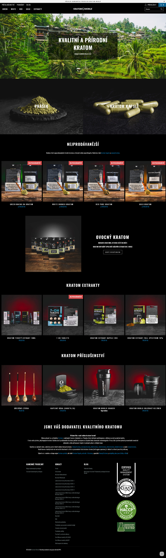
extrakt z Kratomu (87, 453)
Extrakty (38, 9)
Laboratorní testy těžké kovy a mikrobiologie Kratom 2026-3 (67, 503)
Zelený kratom (76, 447)
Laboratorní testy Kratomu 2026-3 (64, 487)
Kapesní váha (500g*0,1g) (63, 385)
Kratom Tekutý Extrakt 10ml (21, 315)
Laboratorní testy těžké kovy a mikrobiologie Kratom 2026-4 (67, 512)
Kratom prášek (62, 453)
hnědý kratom (119, 447)
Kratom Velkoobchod (60, 474)
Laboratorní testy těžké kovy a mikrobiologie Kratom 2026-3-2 (67, 507)
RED (21, 9)
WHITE (14, 9)
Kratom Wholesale (60, 478)
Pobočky (20, 5)
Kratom (60, 438)
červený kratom (85, 447)
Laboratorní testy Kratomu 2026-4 (64, 490)
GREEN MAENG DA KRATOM (21, 181)
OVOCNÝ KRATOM (112, 237)
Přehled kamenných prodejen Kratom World (83, 1)
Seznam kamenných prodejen (34, 471)
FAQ (56, 519)
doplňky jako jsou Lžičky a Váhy (119, 453)
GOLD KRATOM (145, 181)
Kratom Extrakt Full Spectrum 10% (145, 315)
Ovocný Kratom (103, 453)
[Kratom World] (83, 9)
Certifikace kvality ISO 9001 (63, 537)
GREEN (5, 9)
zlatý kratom (102, 447)
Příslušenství (8, 5)
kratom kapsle (105, 153)
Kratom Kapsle (77, 453)
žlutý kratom (110, 447)
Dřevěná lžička (21, 385)
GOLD (28, 9)
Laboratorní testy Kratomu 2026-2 (64, 484)
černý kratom (132, 447)
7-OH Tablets (63, 315)
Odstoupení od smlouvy (61, 543)
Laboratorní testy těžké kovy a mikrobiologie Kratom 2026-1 (67, 493)
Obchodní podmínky (60, 522)
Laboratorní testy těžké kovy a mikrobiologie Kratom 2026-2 (67, 498)
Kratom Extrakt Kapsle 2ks (104, 315)
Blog (29, 5)
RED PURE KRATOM (104, 181)
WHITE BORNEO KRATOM (63, 181)
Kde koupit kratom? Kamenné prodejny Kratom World (97, 472)
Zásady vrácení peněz (61, 528)
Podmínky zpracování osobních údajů (65, 525)
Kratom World (35, 550)
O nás (56, 468)
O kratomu (58, 471)
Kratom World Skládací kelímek (145, 385)
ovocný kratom (115, 153)
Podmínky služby (59, 531)
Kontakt (57, 516)
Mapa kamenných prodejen (33, 468)
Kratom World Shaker (104, 385)
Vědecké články (88, 468)
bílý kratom (94, 447)
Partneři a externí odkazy (62, 534)
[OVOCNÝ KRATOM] (53, 244)
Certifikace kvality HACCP (62, 540)
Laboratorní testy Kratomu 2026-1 (64, 481)
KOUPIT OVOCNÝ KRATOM (112, 252)
